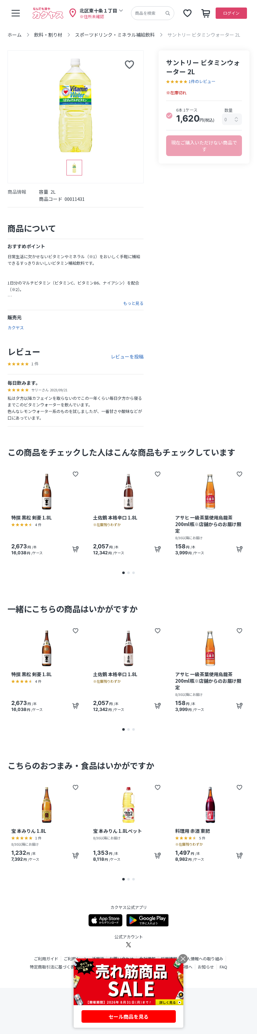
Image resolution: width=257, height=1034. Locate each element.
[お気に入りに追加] (129, 64)
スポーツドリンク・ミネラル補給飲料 (115, 34)
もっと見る (133, 303)
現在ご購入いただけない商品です (204, 145)
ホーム (15, 34)
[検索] (167, 13)
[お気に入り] (187, 13)
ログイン (231, 13)
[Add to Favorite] (75, 474)
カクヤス (16, 328)
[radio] (169, 115)
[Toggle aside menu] (15, 13)
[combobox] (232, 119)
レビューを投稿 (127, 356)
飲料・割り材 (48, 34)
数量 (228, 110)
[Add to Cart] (75, 549)
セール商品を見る (128, 1016)
